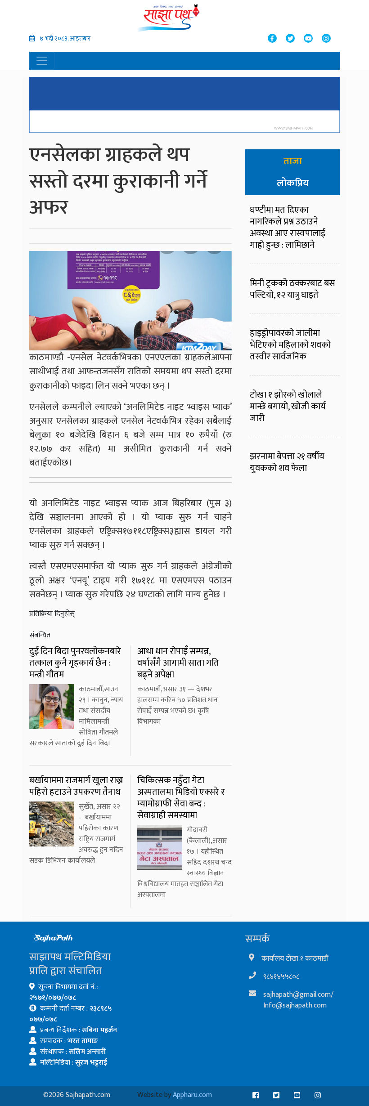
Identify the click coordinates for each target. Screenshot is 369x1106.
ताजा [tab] (293, 161)
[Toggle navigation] (41, 61)
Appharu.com (192, 1095)
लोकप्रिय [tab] (293, 183)
